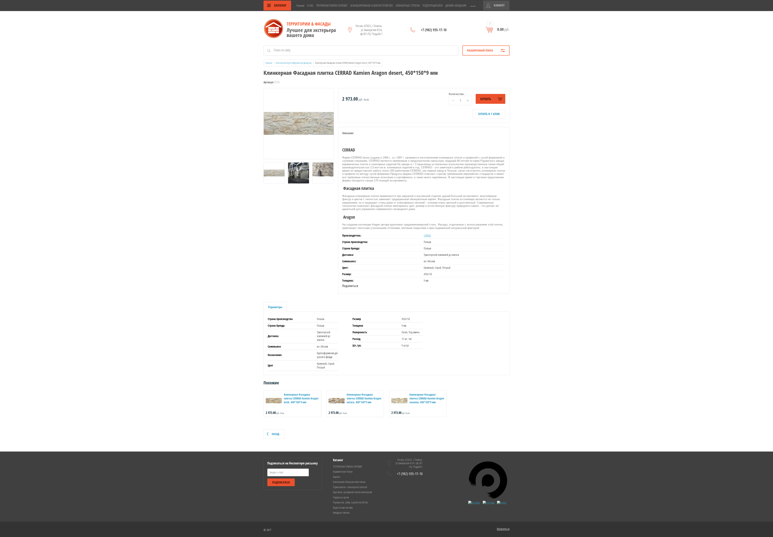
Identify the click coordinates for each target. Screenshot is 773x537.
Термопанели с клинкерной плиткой (350, 487)
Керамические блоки (342, 471)
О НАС (310, 5)
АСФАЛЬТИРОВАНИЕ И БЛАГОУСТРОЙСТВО (371, 5)
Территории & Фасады (309, 24)
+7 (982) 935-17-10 (433, 29)
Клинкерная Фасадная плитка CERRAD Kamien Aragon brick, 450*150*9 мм (301, 398)
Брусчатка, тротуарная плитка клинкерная (352, 492)
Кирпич (336, 477)
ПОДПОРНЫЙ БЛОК (433, 5)
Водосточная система (342, 507)
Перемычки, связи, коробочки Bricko (350, 502)
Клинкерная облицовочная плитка (349, 482)
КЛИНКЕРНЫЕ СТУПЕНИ (408, 5)
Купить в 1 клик (489, 114)
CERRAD (427, 235)
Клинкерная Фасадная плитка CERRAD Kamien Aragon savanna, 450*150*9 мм (426, 398)
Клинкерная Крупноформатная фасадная (294, 63)
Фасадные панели (341, 512)
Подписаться (281, 482)
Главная (300, 5)
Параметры (275, 307)
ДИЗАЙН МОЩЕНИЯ (455, 5)
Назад (275, 434)
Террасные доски (341, 497)
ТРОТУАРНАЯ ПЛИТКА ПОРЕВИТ (331, 5)
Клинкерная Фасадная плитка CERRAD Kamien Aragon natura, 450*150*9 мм (364, 398)
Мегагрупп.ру (503, 529)
